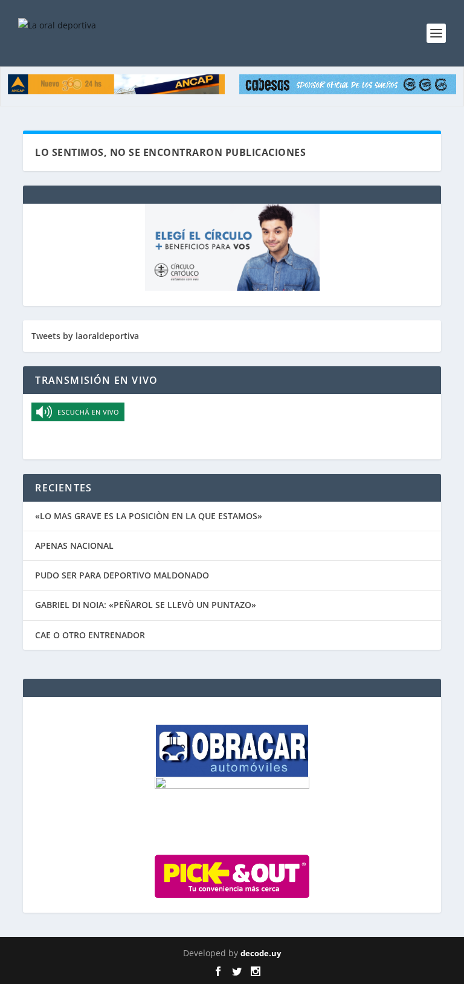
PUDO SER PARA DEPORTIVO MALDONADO (122, 575)
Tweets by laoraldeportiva (85, 335)
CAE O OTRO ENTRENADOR (90, 635)
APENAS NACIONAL (74, 545)
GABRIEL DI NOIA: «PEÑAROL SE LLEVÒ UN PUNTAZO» (145, 604)
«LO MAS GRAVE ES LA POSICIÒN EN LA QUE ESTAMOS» (148, 516)
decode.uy (260, 953)
